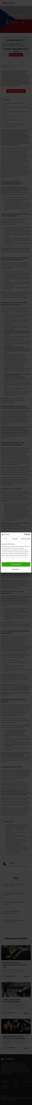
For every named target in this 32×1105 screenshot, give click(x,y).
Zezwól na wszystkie (16, 564)
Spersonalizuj (15, 569)
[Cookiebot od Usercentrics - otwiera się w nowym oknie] (23, 535)
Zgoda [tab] (5, 538)
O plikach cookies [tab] (25, 538)
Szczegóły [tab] (15, 538)
